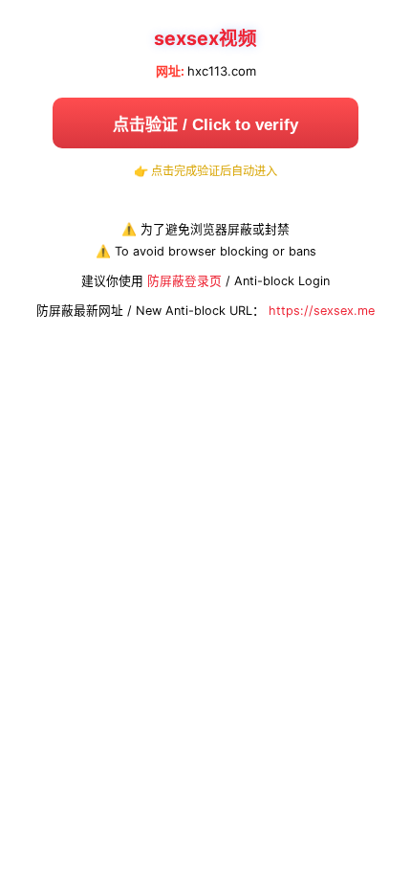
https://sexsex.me (322, 310)
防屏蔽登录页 (184, 281)
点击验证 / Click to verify (205, 125)
